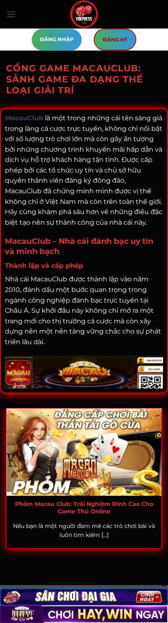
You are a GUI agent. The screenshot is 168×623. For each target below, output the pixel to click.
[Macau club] (84, 14)
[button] (11, 14)
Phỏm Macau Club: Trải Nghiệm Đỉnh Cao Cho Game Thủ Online (84, 508)
